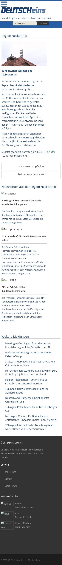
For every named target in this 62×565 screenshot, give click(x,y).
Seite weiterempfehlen (31, 166)
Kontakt (8, 478)
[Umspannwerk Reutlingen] (24, 194)
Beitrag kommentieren (31, 174)
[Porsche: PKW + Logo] (24, 229)
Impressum (10, 471)
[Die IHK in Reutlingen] (24, 280)
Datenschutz (11, 485)
